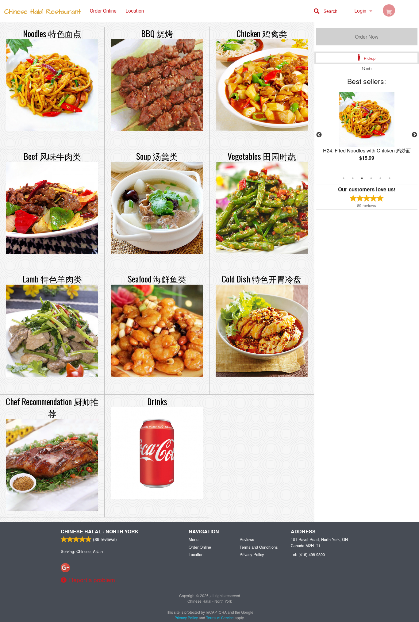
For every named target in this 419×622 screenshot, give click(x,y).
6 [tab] (389, 178)
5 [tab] (380, 178)
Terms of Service (220, 617)
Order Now (367, 36)
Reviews (247, 539)
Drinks (157, 401)
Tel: (308, 554)
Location (134, 11)
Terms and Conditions (259, 547)
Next (414, 135)
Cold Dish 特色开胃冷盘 (262, 279)
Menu (193, 539)
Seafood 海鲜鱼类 (157, 279)
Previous (319, 135)
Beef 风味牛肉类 (52, 156)
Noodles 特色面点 (52, 33)
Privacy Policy (252, 554)
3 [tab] (362, 178)
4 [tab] (371, 178)
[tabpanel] (366, 131)
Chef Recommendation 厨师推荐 (52, 407)
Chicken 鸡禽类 (261, 33)
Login (360, 11)
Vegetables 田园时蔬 (262, 156)
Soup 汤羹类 (157, 156)
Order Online (103, 11)
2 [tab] (353, 178)
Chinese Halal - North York (100, 531)
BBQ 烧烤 (157, 33)
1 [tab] (343, 178)
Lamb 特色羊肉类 (52, 279)
